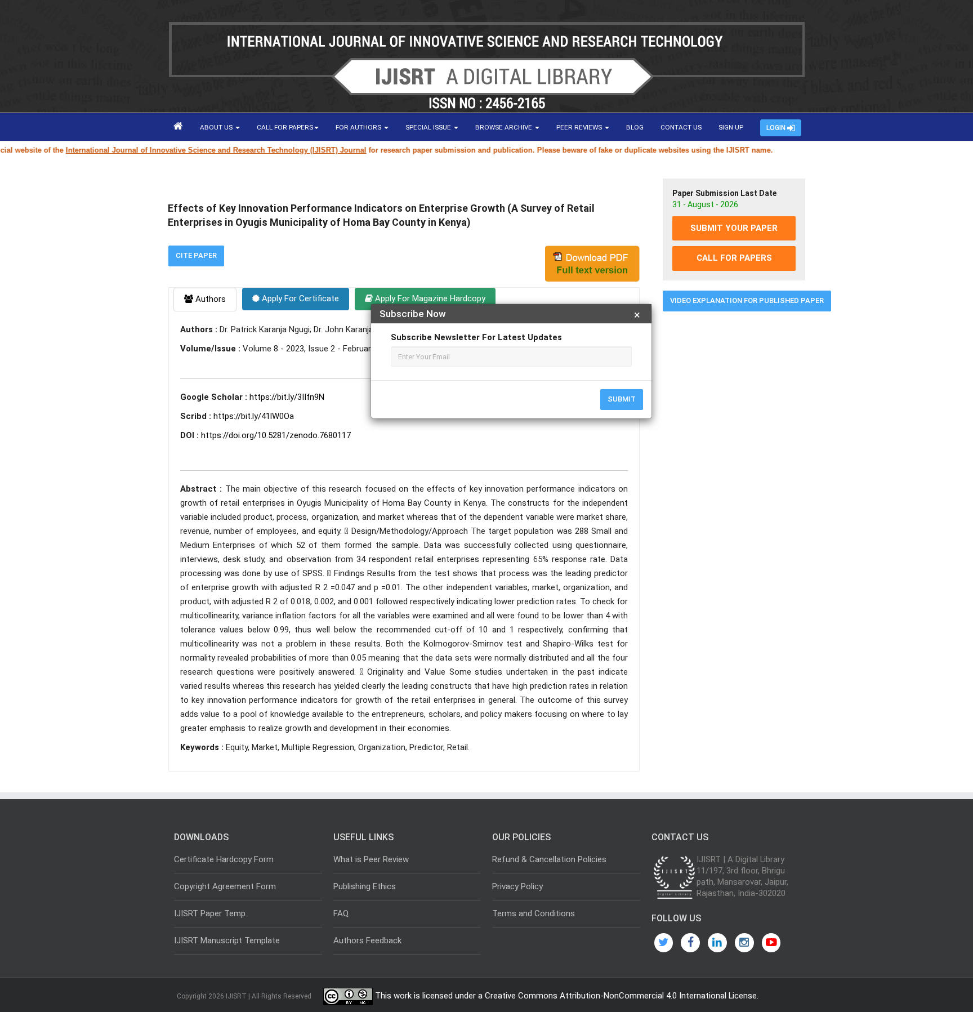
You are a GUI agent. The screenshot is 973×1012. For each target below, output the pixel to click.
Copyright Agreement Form (225, 886)
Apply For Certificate (299, 298)
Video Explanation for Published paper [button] (747, 300)
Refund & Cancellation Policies (549, 859)
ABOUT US (217, 127)
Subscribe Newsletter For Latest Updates (476, 337)
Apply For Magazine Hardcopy (429, 298)
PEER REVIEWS (580, 127)
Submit (622, 399)
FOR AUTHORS (359, 127)
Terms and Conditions (533, 913)
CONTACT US (681, 127)
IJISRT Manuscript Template (227, 940)
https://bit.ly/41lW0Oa (253, 416)
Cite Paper (196, 255)
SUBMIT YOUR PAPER (734, 228)
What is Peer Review (371, 859)
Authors (209, 299)
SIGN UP (730, 127)
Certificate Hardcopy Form (224, 859)
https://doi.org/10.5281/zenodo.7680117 (276, 435)
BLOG (635, 127)
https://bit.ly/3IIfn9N (286, 397)
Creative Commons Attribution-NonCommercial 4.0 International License (621, 996)
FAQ (341, 913)
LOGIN (776, 128)
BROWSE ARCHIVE (504, 127)
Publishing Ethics (364, 886)
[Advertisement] (734, 492)
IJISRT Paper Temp (210, 913)
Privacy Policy (517, 886)
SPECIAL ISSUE (429, 127)
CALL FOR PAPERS (285, 127)
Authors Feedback (367, 940)
